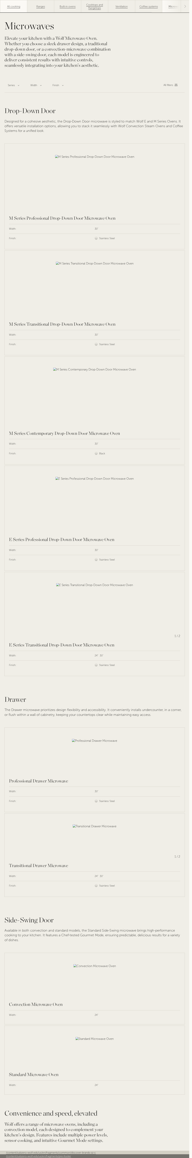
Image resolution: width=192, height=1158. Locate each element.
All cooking (13, 6)
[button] (185, 6)
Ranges (40, 6)
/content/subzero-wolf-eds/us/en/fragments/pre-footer (38, 1156)
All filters (168, 85)
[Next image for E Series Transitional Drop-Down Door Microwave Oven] (176, 607)
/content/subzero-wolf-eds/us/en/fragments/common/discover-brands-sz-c (51, 1152)
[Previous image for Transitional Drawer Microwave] (13, 838)
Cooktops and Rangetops (94, 6)
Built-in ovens (68, 6)
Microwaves (176, 6)
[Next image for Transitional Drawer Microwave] (176, 838)
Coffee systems (149, 6)
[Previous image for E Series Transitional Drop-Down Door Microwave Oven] (13, 607)
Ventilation (122, 6)
